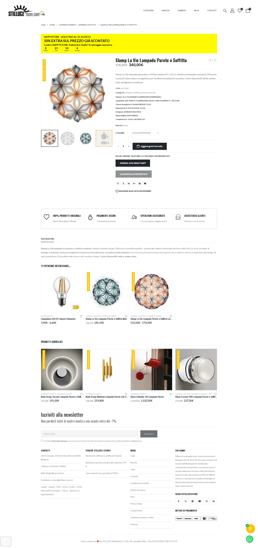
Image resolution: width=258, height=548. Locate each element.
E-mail (145, 183)
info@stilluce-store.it (55, 473)
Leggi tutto (77, 353)
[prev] (210, 60)
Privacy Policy (136, 504)
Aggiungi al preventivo (133, 174)
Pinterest (139, 183)
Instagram (207, 501)
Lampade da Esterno (199, 394)
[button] (225, 11)
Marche (165, 10)
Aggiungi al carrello (152, 146)
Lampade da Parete (147, 92)
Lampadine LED (47, 316)
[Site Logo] (26, 10)
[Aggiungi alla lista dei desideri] (81, 316)
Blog (196, 10)
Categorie (148, 10)
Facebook (118, 183)
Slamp (125, 125)
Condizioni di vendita (139, 483)
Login (132, 456)
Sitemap (134, 524)
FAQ (132, 497)
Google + (134, 183)
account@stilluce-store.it (62, 480)
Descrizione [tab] (47, 239)
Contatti (211, 10)
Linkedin (214, 501)
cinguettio (123, 183)
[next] (215, 60)
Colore (120, 133)
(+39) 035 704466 (58, 466)
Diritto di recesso (138, 490)
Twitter (186, 501)
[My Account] (232, 11)
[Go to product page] (62, 291)
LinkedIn (128, 183)
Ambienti (182, 10)
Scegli (77, 275)
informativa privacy (59, 441)
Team (132, 469)
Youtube (200, 501)
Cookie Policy (136, 510)
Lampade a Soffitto (132, 92)
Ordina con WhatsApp (133, 163)
